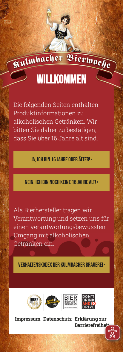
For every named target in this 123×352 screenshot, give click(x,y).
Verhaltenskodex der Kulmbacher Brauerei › (61, 264)
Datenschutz (57, 318)
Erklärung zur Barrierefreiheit (92, 321)
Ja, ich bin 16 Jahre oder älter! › (61, 159)
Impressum (27, 318)
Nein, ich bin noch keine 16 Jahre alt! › (61, 182)
